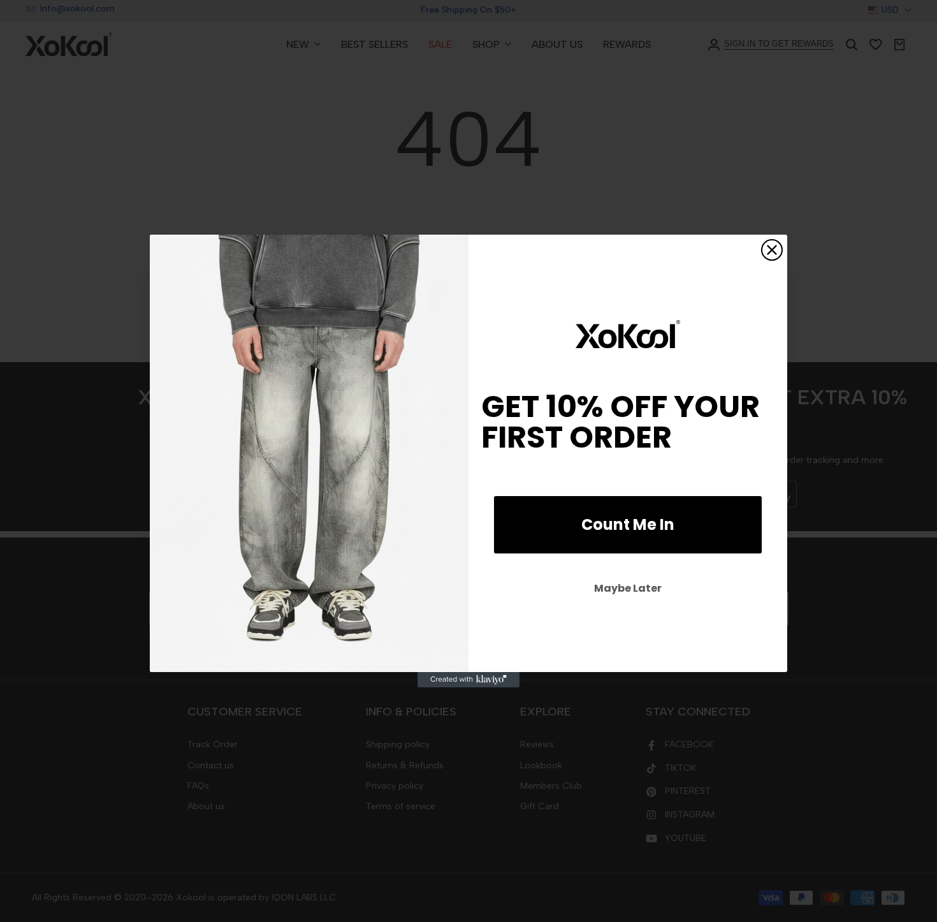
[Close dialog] (772, 250)
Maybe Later (628, 588)
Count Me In (627, 524)
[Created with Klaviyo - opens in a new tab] (468, 679)
